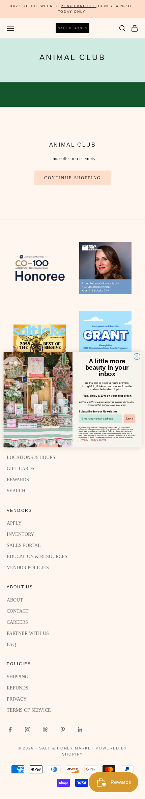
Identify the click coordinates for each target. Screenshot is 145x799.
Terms (103, 439)
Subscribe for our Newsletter (98, 411)
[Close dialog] (137, 356)
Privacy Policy (87, 439)
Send (129, 419)
